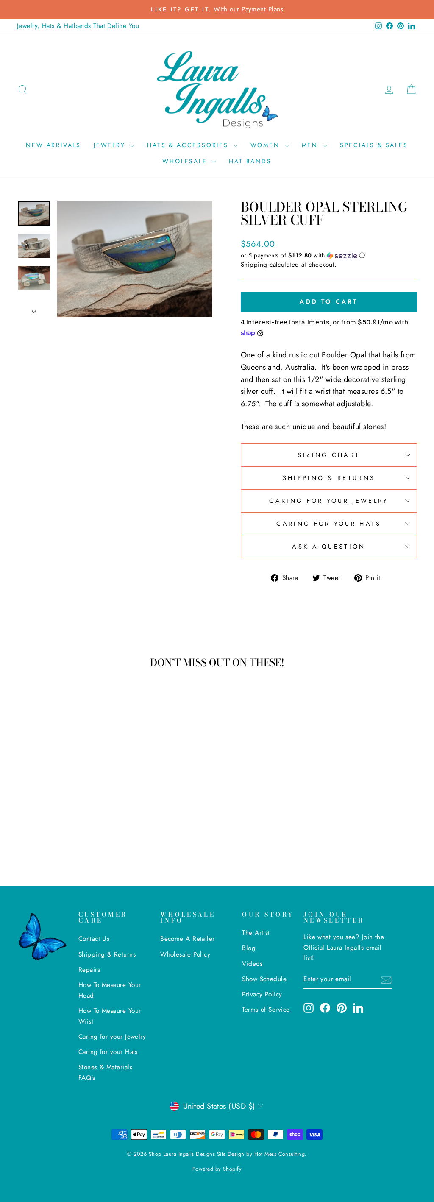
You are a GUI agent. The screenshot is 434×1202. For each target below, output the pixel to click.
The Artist (256, 932)
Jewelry (111, 145)
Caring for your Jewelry (328, 500)
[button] (329, 255)
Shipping (254, 264)
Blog (249, 948)
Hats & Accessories (189, 145)
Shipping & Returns (329, 478)
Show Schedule (264, 979)
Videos (252, 963)
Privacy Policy (262, 994)
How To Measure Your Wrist (109, 1016)
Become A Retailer (187, 938)
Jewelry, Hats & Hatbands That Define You (78, 26)
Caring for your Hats (328, 523)
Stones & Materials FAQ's (105, 1072)
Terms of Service (265, 1009)
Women (266, 145)
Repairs (89, 969)
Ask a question (328, 546)
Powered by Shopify (217, 1169)
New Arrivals (53, 145)
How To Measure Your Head (109, 990)
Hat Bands (250, 161)
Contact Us (94, 938)
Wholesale (186, 161)
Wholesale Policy (185, 954)
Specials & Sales (374, 145)
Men (311, 145)
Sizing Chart (329, 455)
